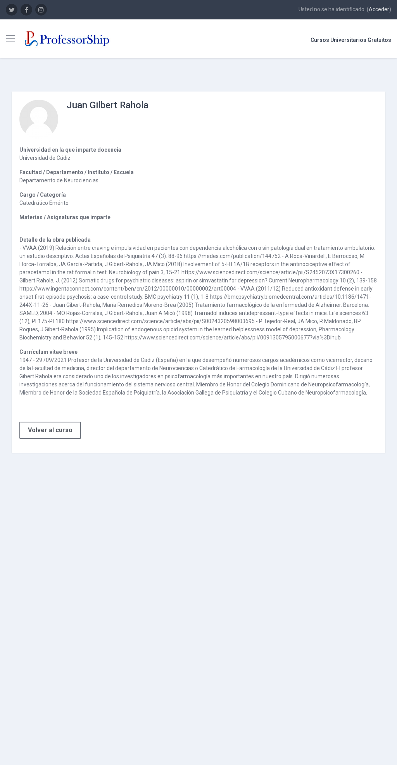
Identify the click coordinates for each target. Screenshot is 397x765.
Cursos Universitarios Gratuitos (351, 40)
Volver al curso (50, 430)
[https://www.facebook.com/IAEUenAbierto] (26, 10)
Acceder (379, 9)
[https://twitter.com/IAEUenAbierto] (11, 10)
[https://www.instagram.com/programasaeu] (41, 10)
